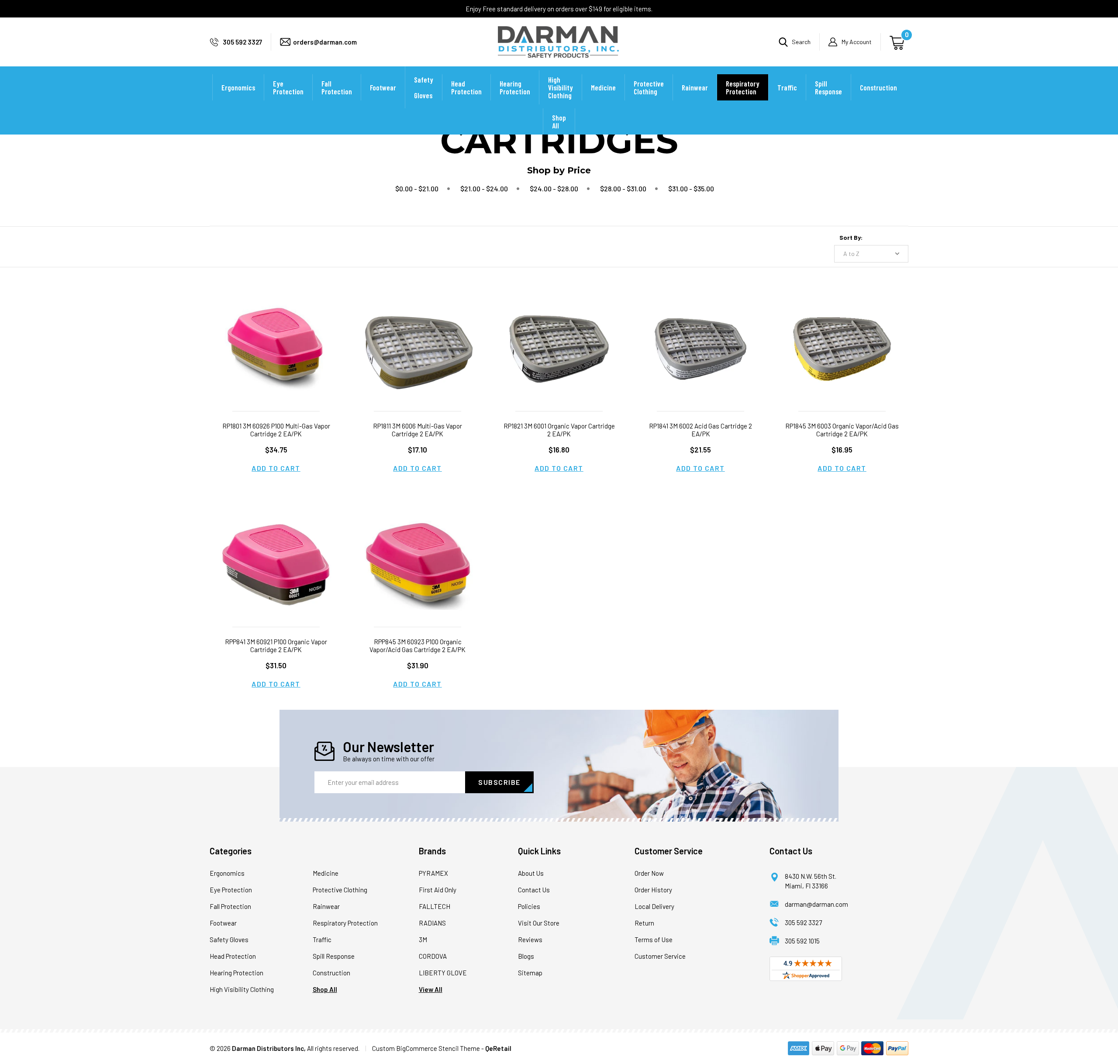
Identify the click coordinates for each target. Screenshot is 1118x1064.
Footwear (383, 87)
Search (801, 41)
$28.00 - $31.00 (623, 188)
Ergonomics (238, 87)
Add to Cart (276, 468)
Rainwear (695, 87)
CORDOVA (433, 956)
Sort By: (851, 237)
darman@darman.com (816, 904)
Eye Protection (288, 87)
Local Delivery (654, 906)
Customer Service (660, 956)
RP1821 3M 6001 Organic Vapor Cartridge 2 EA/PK (559, 430)
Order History (653, 890)
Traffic (787, 87)
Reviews (530, 939)
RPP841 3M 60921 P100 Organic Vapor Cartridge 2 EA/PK (276, 645)
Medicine (603, 87)
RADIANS (432, 923)
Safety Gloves (423, 87)
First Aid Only (437, 890)
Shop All (559, 121)
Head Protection (466, 87)
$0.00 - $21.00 (416, 188)
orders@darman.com (325, 42)
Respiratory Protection (742, 87)
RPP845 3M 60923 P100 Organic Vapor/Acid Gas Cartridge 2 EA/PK (417, 645)
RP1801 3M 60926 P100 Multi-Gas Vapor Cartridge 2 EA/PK (276, 430)
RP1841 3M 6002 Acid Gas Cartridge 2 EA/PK (700, 430)
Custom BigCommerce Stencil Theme (426, 1048)
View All (430, 989)
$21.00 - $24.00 (484, 188)
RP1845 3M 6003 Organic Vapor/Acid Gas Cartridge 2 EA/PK (842, 430)
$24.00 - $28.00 (554, 188)
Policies (529, 906)
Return (644, 923)
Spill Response (828, 87)
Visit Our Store (538, 923)
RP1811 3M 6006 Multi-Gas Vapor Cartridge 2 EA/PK (417, 430)
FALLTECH (434, 906)
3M (423, 939)
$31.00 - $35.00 (691, 188)
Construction (878, 87)
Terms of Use (654, 939)
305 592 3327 (242, 42)
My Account (857, 41)
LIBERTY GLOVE (443, 973)
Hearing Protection (515, 87)
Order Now (649, 873)
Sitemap (530, 973)
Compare (273, 360)
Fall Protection (336, 87)
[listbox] (871, 254)
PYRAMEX (433, 873)
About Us (531, 873)
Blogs (526, 956)
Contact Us (534, 890)
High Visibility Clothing (560, 87)
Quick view (276, 338)
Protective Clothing (649, 87)
